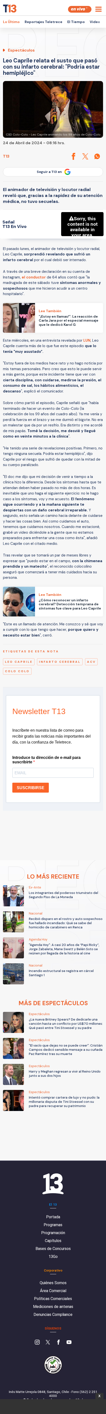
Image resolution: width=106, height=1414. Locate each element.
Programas (53, 1224)
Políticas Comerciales (53, 1298)
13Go (53, 1256)
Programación (53, 1232)
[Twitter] (48, 1342)
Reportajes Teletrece (43, 22)
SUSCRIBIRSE (30, 788)
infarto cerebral (60, 662)
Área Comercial (53, 1290)
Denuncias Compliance (53, 1314)
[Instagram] (37, 1342)
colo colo (17, 671)
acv (91, 662)
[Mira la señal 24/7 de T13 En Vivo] (79, 9)
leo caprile (19, 662)
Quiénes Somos (53, 1282)
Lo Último (11, 22)
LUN (86, 340)
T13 (6, 156)
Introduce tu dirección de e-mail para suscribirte (46, 759)
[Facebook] (58, 1342)
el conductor (34, 277)
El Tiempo (76, 22)
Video (95, 22)
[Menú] (98, 9)
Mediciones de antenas (53, 1306)
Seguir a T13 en (49, 172)
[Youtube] (69, 1342)
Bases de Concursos (53, 1248)
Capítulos (53, 1240)
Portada (53, 1217)
